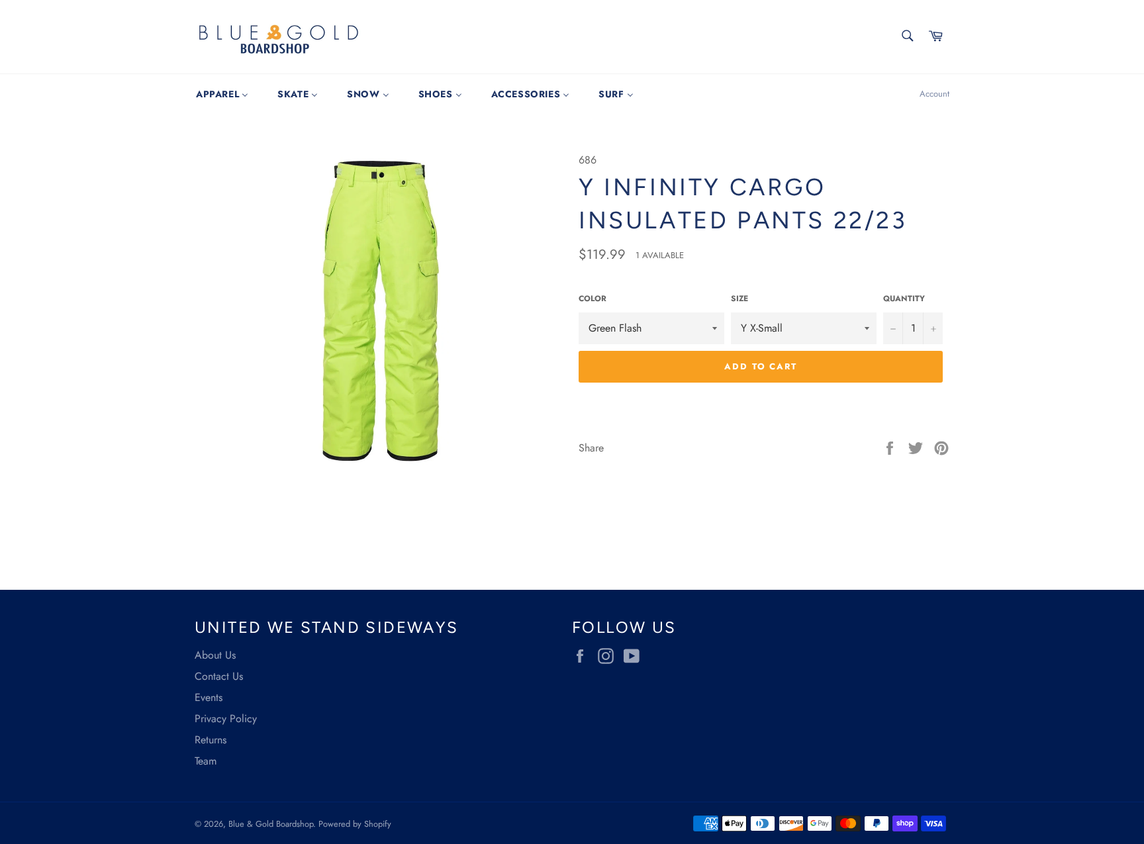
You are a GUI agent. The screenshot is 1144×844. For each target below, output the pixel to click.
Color (592, 299)
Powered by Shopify (354, 824)
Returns (210, 739)
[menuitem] (222, 94)
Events (208, 697)
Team (205, 761)
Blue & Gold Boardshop (270, 824)
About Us (215, 655)
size (739, 299)
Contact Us (219, 676)
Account (934, 93)
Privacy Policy (226, 718)
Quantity (904, 299)
